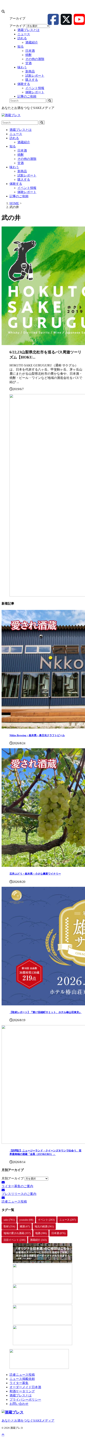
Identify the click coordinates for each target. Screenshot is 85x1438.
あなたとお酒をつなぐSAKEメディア (28, 1420)
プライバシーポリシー (25, 1399)
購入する (23, 179)
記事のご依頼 (18, 196)
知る (12, 146)
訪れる (14, 138)
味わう (14, 167)
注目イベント (14, 1239)
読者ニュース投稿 (22, 1374)
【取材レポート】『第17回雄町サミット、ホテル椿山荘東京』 (45, 1012)
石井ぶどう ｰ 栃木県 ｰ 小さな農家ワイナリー (35, 873)
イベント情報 (26, 188)
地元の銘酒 (44, 1226)
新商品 (22, 171)
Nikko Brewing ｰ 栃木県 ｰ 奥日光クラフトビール (37, 735)
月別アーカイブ (13, 1178)
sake (9, 1219)
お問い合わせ (18, 1403)
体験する (15, 183)
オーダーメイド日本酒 (25, 1387)
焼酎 (20, 154)
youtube (26, 1219)
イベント (46, 1219)
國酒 (25, 1226)
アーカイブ (17, 25)
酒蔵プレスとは (20, 129)
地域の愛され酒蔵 (17, 1233)
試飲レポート (26, 175)
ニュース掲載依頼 (22, 1378)
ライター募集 (18, 1383)
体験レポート (26, 192)
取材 (9, 1226)
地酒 (41, 1233)
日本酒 (22, 150)
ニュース (15, 134)
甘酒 (20, 163)
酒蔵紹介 (23, 142)
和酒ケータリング (22, 1391)
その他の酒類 (26, 158)
